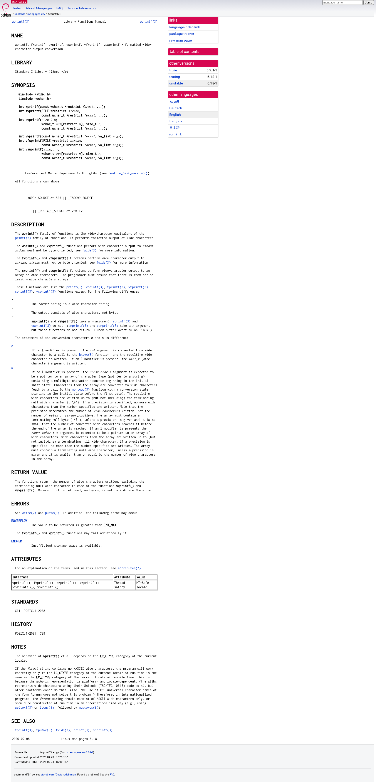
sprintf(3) (24, 291)
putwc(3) (52, 513)
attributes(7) (129, 568)
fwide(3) (89, 250)
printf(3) (23, 238)
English (175, 115)
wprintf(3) (21, 21)
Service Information (82, 8)
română (175, 134)
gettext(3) (24, 707)
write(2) (29, 513)
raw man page (180, 40)
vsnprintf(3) (107, 325)
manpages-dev (36, 13)
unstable (20, 13)
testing (174, 77)
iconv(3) (47, 707)
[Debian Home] (5, 9)
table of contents (185, 51)
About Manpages (39, 8)
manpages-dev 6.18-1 (80, 752)
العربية (174, 101)
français (175, 121)
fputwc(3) (44, 730)
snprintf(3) (78, 325)
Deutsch (175, 108)
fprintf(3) (116, 287)
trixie (173, 70)
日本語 (174, 128)
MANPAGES (19, 1)
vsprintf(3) (46, 291)
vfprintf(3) (138, 287)
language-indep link (184, 27)
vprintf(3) (95, 287)
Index (17, 8)
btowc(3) (86, 354)
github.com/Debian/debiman (58, 774)
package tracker (181, 34)
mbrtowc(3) (81, 389)
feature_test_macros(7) (127, 173)
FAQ (59, 8)
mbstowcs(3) (88, 707)
